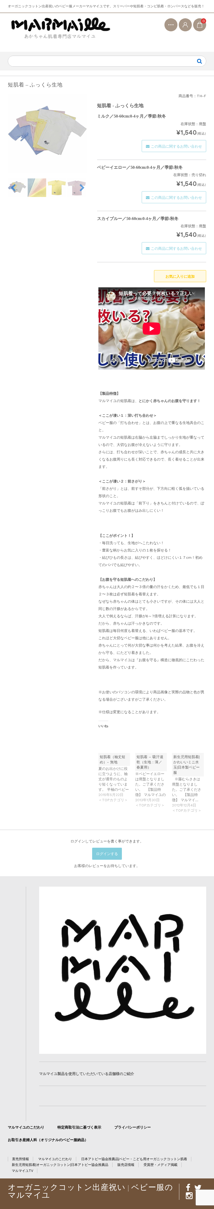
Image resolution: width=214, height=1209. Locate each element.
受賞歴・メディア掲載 (160, 1165)
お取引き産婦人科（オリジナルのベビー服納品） (48, 1140)
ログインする (107, 854)
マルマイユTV (22, 1171)
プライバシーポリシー (132, 1127)
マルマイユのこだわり (26, 1127)
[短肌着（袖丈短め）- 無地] (116, 778)
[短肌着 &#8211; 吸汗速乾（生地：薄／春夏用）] (153, 780)
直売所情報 (20, 1159)
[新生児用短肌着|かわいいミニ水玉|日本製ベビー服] (190, 783)
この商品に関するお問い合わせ (176, 146)
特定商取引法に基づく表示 (79, 1127)
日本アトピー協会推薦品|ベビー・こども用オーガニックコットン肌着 (134, 1159)
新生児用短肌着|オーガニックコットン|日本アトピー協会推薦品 (60, 1165)
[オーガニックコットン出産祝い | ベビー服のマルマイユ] (60, 32)
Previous (13, 188)
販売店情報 (125, 1165)
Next (82, 188)
